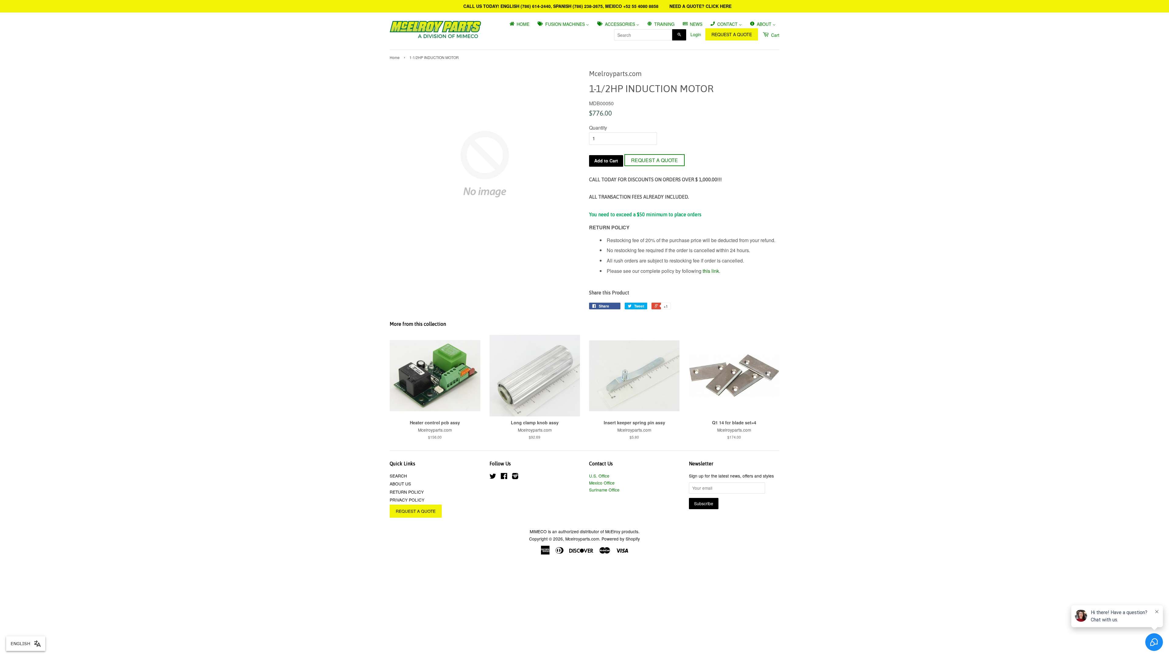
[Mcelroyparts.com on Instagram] (515, 477)
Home (395, 57)
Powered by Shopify (621, 539)
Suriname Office (604, 490)
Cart (774, 35)
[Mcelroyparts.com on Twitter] (493, 477)
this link (711, 270)
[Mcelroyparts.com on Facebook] (503, 477)
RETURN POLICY (407, 492)
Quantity (598, 127)
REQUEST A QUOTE (731, 34)
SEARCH (398, 476)
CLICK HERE (719, 6)
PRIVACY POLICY (407, 500)
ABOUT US (400, 484)
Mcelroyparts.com (582, 539)
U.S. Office (599, 476)
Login (695, 34)
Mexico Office (602, 483)
